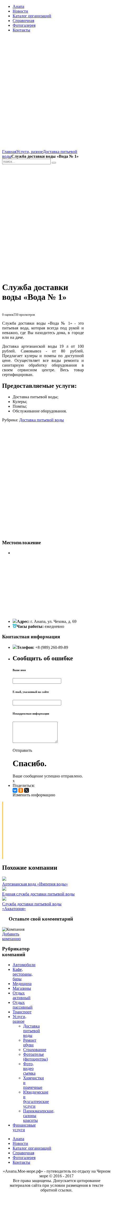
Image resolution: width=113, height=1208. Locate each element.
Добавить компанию (11, 936)
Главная (9, 151)
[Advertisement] (56, 93)
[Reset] (54, 163)
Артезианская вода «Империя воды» (35, 884)
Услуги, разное (29, 151)
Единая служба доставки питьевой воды (38, 894)
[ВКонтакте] (15, 790)
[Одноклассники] (20, 790)
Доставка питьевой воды (41, 420)
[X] (26, 790)
